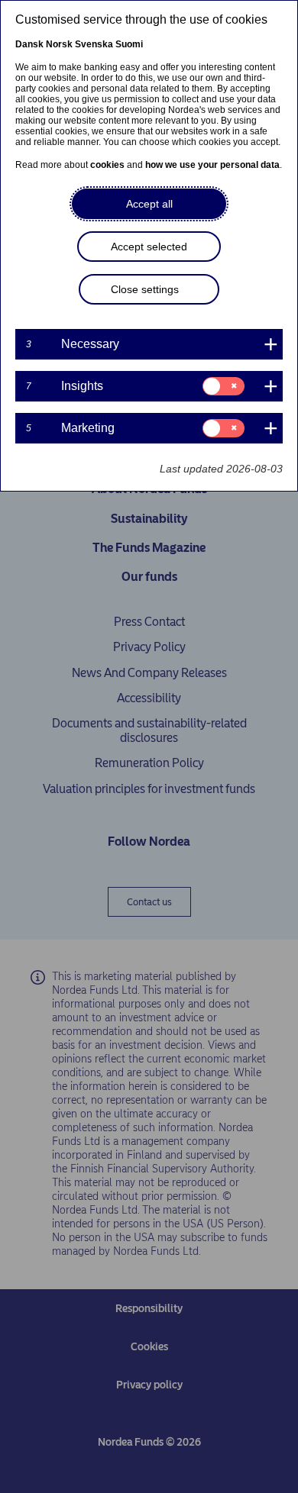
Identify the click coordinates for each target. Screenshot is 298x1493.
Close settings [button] (145, 289)
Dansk (29, 44)
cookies (107, 165)
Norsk (59, 44)
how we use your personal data (212, 165)
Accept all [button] (149, 204)
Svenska (94, 44)
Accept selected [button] (149, 246)
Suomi (129, 44)
